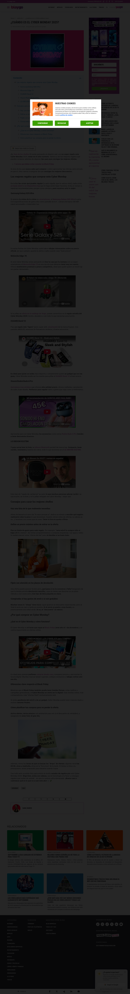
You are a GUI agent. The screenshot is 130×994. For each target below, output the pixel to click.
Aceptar (89, 123)
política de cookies (66, 115)
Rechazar (62, 123)
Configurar (43, 123)
